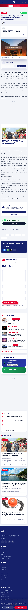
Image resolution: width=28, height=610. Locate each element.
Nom (3, 283)
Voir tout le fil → (7, 351)
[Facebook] (4, 250)
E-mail (4, 289)
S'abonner (24, 12)
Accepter (20, 607)
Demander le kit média (14, 214)
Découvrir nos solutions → (14, 211)
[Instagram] (9, 541)
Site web (4, 295)
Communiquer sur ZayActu (6, 590)
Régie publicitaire (4, 579)
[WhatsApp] (7, 250)
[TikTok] (5, 541)
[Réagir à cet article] (14, 35)
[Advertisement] (14, 393)
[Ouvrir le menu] (2, 2)
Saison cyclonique (4, 565)
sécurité (18, 234)
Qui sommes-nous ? (5, 575)
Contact (3, 584)
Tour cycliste (3, 569)
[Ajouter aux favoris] (17, 35)
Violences (4, 238)
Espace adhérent (4, 577)
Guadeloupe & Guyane (5, 558)
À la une (2, 554)
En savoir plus (14, 604)
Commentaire (5, 269)
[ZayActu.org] (14, 2)
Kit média (3, 594)
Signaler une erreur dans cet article (10, 229)
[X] (11, 250)
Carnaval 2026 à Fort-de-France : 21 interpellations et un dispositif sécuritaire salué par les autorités (12, 455)
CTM (7, 234)
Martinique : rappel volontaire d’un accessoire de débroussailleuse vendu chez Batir (13, 514)
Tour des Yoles (4, 567)
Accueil (2, 10)
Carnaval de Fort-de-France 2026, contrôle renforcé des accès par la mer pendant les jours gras (14, 484)
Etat (12, 234)
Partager (8, 35)
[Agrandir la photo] (14, 47)
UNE (23, 234)
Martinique (3, 548)
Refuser (7, 607)
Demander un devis (5, 596)
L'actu (2, 550)
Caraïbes (3, 552)
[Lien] (14, 250)
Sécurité (7, 10)
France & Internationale (6, 556)
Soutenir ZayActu (4, 581)
